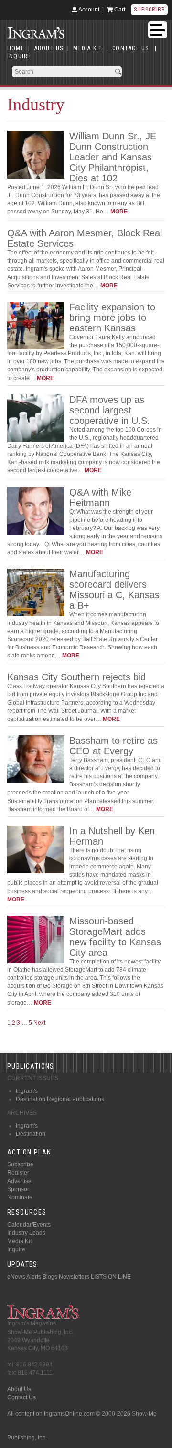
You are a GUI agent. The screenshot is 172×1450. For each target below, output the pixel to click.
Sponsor (18, 1189)
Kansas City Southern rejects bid (76, 677)
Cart (119, 9)
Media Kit (19, 1241)
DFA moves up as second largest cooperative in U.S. (109, 410)
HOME (15, 48)
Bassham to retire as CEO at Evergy (113, 745)
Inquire (16, 1249)
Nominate (19, 1197)
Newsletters (74, 1276)
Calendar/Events (29, 1224)
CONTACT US (130, 48)
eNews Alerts (24, 1276)
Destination (30, 1134)
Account (88, 9)
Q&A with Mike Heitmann (100, 497)
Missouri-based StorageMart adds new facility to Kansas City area (115, 937)
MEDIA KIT (87, 48)
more (119, 211)
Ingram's (27, 1091)
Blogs (50, 1276)
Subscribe (149, 9)
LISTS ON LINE (111, 1276)
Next (39, 1022)
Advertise (19, 1181)
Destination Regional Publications (60, 1099)
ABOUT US (49, 48)
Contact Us (21, 1397)
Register (18, 1172)
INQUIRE (19, 56)
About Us (19, 1389)
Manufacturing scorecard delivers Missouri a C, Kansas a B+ (114, 590)
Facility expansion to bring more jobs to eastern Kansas (112, 317)
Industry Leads (26, 1232)
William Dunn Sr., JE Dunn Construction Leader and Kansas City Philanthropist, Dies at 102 (112, 157)
